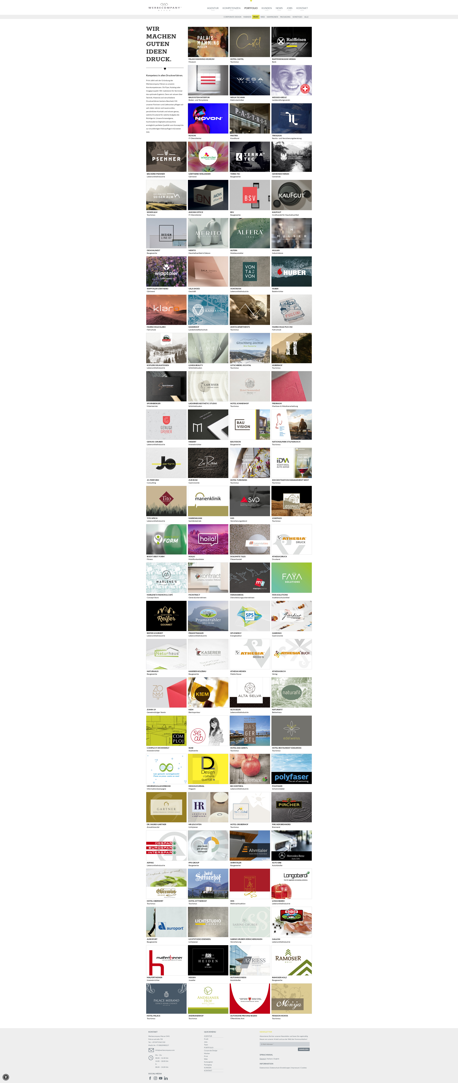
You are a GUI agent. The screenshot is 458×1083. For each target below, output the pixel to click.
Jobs (289, 8)
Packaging (208, 1065)
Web (206, 1059)
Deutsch (263, 1059)
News (279, 8)
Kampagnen (208, 1062)
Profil (206, 1039)
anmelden (303, 1049)
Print (206, 1056)
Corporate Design (210, 1050)
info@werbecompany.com (165, 1050)
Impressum (295, 1068)
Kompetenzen (231, 8)
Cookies (304, 1068)
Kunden (267, 8)
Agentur (213, 8)
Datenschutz (264, 1068)
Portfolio (251, 8)
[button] (6, 1077)
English (276, 1059)
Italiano (270, 1059)
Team (206, 1045)
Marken (207, 1053)
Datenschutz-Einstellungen (280, 1068)
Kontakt (302, 8)
